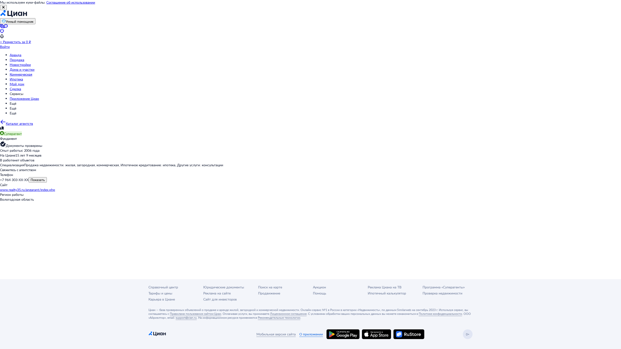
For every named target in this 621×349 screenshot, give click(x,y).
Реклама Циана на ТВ (384, 287)
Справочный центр (163, 287)
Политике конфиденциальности (440, 314)
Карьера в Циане (161, 299)
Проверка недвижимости (442, 293)
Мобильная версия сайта (276, 334)
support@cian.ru (186, 317)
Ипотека (16, 79)
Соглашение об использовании (70, 2)
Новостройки (20, 64)
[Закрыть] (3, 7)
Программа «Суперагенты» (444, 287)
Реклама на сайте (217, 293)
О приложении (311, 334)
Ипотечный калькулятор (387, 293)
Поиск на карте (270, 287)
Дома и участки (22, 69)
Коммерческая (21, 74)
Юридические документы (223, 287)
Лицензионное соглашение (288, 314)
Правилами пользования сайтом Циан (195, 314)
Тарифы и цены (160, 293)
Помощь (319, 293)
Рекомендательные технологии (279, 317)
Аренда (15, 55)
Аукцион (319, 287)
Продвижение (269, 293)
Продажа (17, 59)
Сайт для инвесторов (220, 299)
